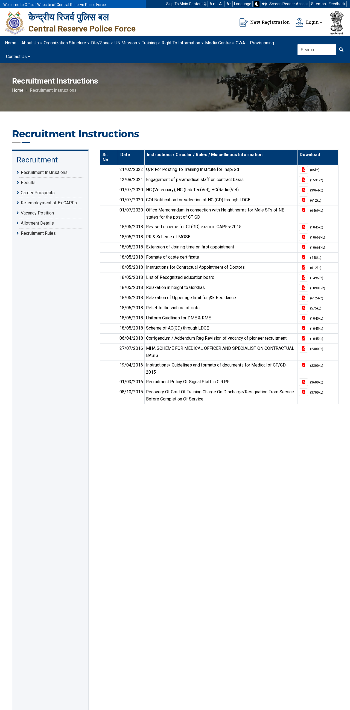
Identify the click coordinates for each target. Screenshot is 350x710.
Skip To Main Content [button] (185, 4)
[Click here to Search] (341, 49)
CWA (240, 42)
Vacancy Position (37, 213)
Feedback (337, 4)
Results (28, 182)
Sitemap (318, 4)
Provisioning (262, 42)
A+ (212, 4)
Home (10, 42)
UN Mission (126, 42)
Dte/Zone (100, 42)
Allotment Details (37, 223)
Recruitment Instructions (44, 172)
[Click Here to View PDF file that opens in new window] (303, 170)
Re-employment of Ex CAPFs (49, 202)
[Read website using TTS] (264, 4)
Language (242, 4)
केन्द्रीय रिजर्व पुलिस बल (68, 17)
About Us (30, 42)
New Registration (269, 22)
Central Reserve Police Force (82, 28)
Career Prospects (38, 192)
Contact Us (16, 56)
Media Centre (218, 42)
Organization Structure (65, 42)
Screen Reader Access (288, 4)
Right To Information (181, 42)
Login (312, 22)
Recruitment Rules (38, 233)
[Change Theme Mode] (256, 4)
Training (149, 42)
